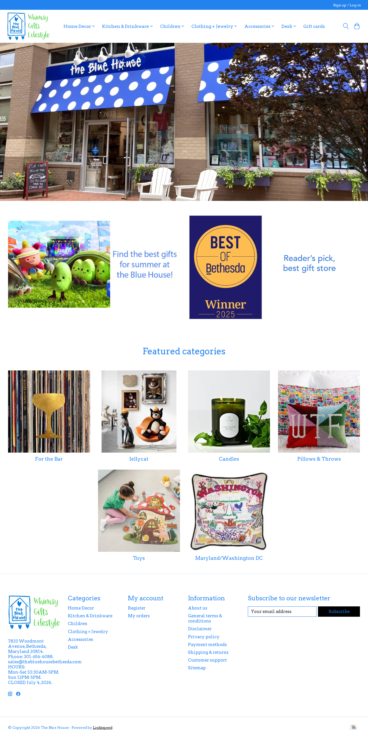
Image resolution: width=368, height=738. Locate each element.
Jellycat (138, 459)
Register (136, 608)
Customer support (207, 660)
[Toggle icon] (346, 26)
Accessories (80, 639)
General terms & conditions (205, 618)
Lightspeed (102, 727)
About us (197, 608)
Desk (73, 647)
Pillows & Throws (319, 459)
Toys (139, 558)
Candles (229, 459)
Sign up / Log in (347, 5)
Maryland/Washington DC (229, 558)
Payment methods (207, 644)
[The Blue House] (28, 26)
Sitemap (197, 667)
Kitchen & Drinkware (90, 615)
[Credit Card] (353, 727)
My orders (139, 615)
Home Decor (81, 608)
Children (77, 623)
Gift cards (314, 26)
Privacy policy (204, 636)
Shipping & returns (208, 652)
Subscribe (339, 611)
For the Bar (49, 459)
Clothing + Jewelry (88, 631)
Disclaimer (200, 628)
